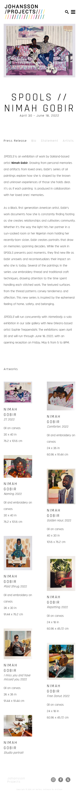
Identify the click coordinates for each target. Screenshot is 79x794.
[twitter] (68, 779)
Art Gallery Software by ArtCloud (47, 789)
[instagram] (53, 779)
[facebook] (60, 779)
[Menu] (73, 12)
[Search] (67, 12)
